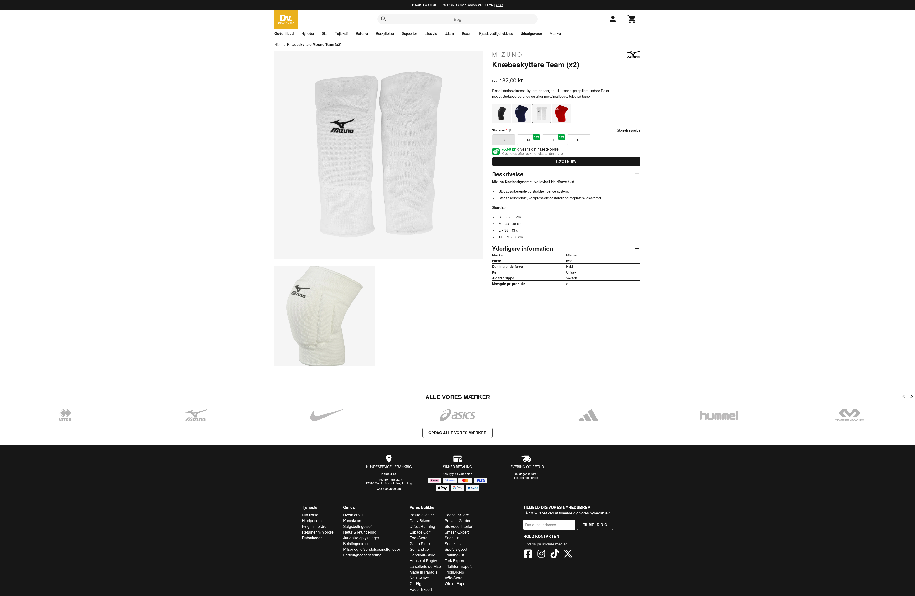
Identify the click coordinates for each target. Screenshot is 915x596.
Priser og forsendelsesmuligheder (371, 549)
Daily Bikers (420, 520)
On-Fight (417, 583)
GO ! (499, 4)
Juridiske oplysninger (361, 537)
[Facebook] (528, 554)
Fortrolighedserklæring (362, 555)
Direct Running (422, 526)
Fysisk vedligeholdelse (496, 33)
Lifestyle (431, 33)
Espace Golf (420, 532)
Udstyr (449, 33)
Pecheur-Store (457, 515)
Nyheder (307, 33)
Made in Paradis (423, 572)
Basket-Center (422, 515)
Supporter (409, 33)
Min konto (310, 515)
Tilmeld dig (595, 524)
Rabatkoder (312, 537)
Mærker (555, 33)
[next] (911, 397)
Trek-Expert (454, 560)
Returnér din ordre (526, 477)
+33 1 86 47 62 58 (389, 489)
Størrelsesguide (628, 130)
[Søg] (383, 19)
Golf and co (419, 549)
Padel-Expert (421, 589)
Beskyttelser (385, 33)
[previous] (903, 397)
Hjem (278, 44)
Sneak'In (452, 537)
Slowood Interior (458, 526)
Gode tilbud (284, 33)
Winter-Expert (456, 583)
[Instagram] (541, 554)
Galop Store (420, 543)
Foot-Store (418, 537)
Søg (457, 19)
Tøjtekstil (341, 33)
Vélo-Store (454, 578)
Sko (325, 33)
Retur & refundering (359, 532)
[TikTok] (554, 554)
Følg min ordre (314, 526)
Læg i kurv (566, 161)
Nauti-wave (419, 578)
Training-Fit (454, 555)
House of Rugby (423, 560)
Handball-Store (422, 555)
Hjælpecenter (313, 520)
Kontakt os (388, 474)
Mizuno (507, 54)
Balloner (362, 33)
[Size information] (509, 130)
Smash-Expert (457, 532)
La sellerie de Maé (425, 566)
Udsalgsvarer (531, 33)
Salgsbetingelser (357, 526)
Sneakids (453, 543)
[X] (568, 554)
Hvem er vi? (353, 515)
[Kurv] (632, 19)
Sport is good (456, 549)
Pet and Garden (458, 520)
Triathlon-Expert (458, 566)
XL (579, 140)
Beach (467, 33)
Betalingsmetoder (358, 543)
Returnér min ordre (318, 532)
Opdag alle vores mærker (457, 432)
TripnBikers (454, 572)
